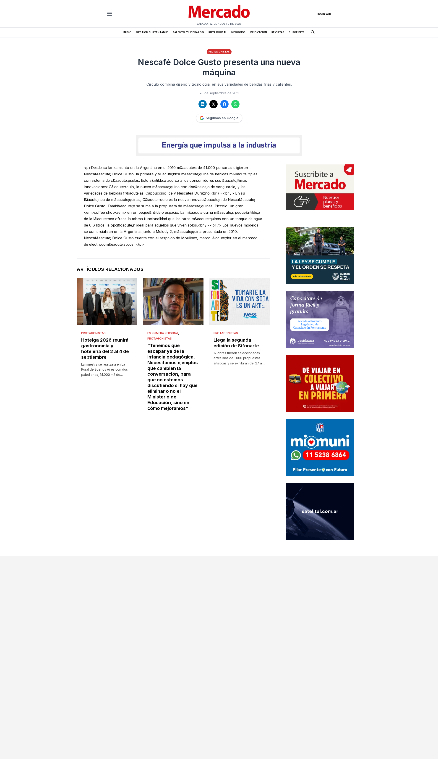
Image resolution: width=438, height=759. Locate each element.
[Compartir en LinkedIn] (202, 104)
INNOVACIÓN (258, 32)
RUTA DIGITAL (218, 32)
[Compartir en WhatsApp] (235, 104)
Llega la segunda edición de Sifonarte (236, 342)
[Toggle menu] (109, 14)
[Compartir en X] (213, 104)
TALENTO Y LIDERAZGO (188, 32)
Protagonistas (219, 51)
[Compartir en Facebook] (224, 104)
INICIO (127, 32)
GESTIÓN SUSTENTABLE (152, 32)
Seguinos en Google (222, 118)
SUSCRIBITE (297, 32)
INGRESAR (324, 13)
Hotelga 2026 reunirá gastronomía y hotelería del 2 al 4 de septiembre (105, 348)
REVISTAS (277, 32)
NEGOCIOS (238, 32)
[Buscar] (313, 32)
